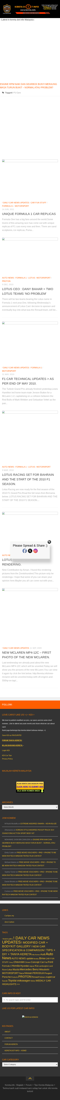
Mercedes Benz (29, 969)
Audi (42, 954)
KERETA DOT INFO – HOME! (16, 1051)
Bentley (36, 959)
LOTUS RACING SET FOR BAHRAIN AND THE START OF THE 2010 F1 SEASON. (28, 479)
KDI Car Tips (7, 755)
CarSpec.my (9, 916)
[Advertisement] (30, 51)
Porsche (6, 977)
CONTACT (9, 1038)
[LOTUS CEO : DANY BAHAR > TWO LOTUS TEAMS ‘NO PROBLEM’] (30, 256)
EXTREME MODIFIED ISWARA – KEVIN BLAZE (39, 824)
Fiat (45, 962)
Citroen (27, 962)
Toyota (12, 980)
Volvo (33, 981)
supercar (50, 977)
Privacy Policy (7, 759)
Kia (36, 966)
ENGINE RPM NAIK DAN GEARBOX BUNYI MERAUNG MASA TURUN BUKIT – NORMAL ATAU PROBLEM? (28, 843)
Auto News (8, 278)
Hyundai (24, 966)
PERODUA (38, 973)
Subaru (42, 977)
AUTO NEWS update (22, 958)
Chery (11, 962)
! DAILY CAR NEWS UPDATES (15, 203)
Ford (50, 962)
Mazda (16, 969)
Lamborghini (43, 966)
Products (14, 977)
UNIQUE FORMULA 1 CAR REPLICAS (29, 214)
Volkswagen (23, 980)
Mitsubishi (44, 969)
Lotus (31, 278)
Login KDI (6, 750)
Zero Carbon (9, 922)
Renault (35, 977)
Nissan (28, 973)
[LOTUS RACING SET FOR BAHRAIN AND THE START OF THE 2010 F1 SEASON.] (30, 437)
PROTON (6, 281)
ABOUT (7, 1032)
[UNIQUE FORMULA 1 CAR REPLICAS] (30, 179)
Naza (21, 973)
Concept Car (37, 962)
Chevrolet (19, 962)
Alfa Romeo (36, 954)
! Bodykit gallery (7, 939)
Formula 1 (7, 206)
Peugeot (48, 973)
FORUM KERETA (11, 1044)
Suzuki (5, 981)
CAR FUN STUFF (38, 203)
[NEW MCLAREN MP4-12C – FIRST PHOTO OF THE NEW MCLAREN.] (30, 616)
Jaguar (31, 966)
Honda (16, 965)
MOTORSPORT (22, 206)
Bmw (42, 958)
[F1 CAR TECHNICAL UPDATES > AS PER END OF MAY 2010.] (30, 343)
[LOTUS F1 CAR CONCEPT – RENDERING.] (30, 531)
